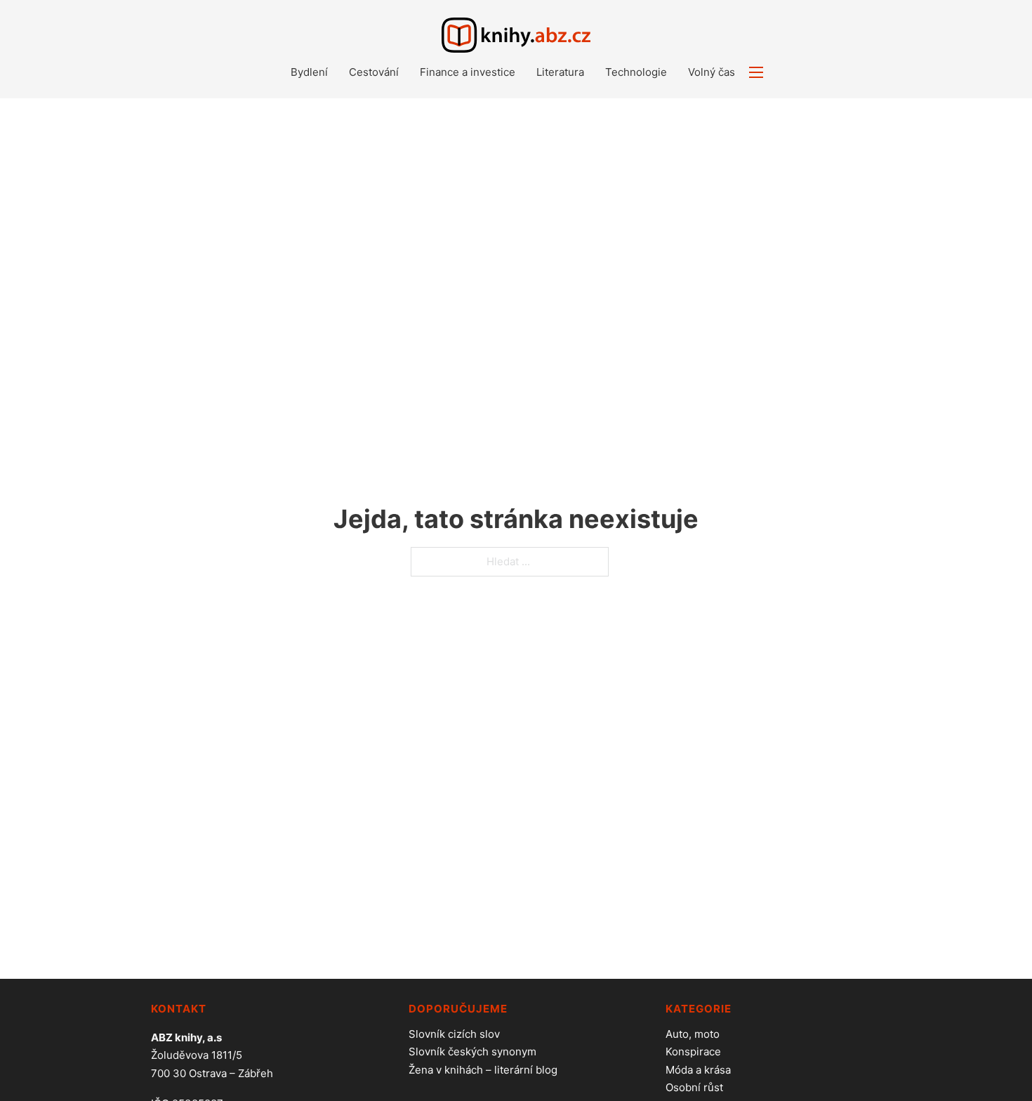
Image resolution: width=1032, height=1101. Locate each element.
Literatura (560, 72)
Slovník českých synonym (472, 1051)
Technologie (636, 72)
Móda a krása (698, 1069)
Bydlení (309, 72)
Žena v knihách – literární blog (483, 1069)
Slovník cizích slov (454, 1034)
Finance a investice (467, 72)
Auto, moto (693, 1034)
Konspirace (693, 1051)
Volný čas (711, 72)
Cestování (374, 72)
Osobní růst (694, 1087)
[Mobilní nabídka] (756, 72)
